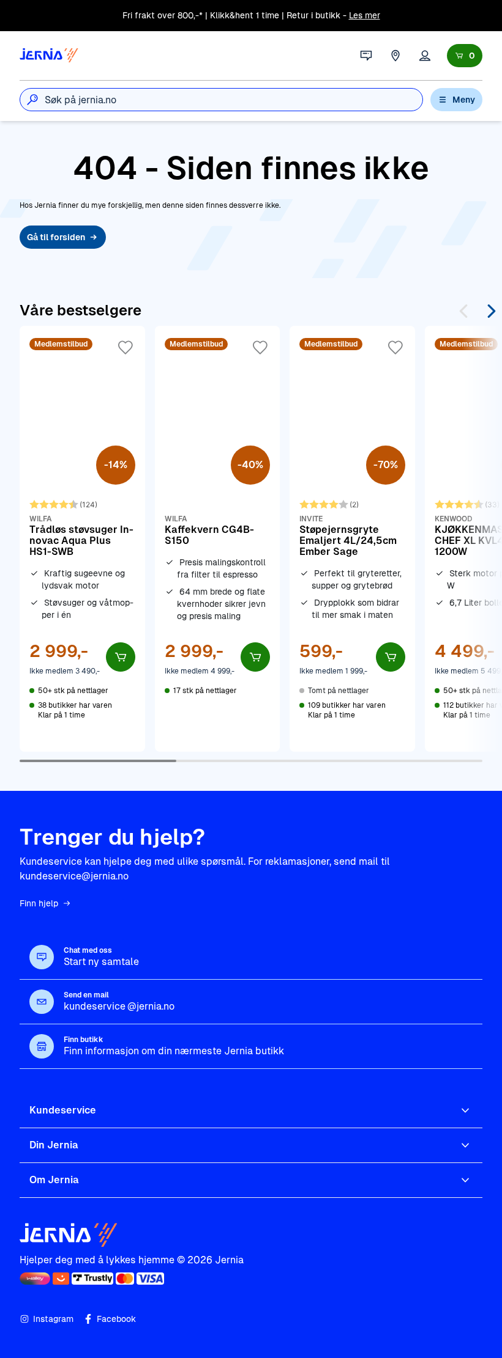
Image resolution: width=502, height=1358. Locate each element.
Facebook (116, 1319)
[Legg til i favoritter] (125, 347)
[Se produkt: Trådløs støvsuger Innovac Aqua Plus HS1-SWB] (82, 538)
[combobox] (233, 100)
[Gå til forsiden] (49, 56)
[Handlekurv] (464, 55)
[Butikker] (395, 55)
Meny (463, 100)
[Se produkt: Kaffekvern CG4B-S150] (217, 538)
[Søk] (32, 100)
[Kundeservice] (366, 55)
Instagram (53, 1319)
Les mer (364, 15)
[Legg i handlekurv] (120, 657)
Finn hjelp (39, 903)
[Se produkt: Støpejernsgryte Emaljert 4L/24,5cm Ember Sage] (352, 538)
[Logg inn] (425, 55)
